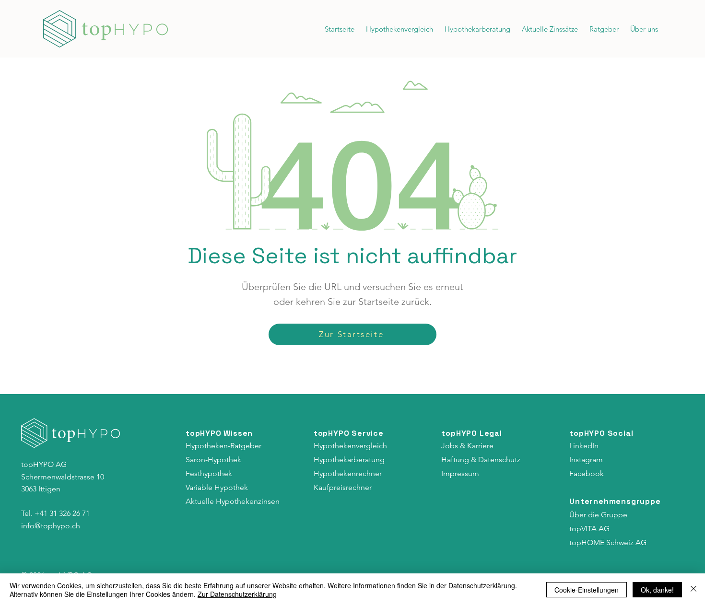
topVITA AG (589, 528)
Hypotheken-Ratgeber (223, 445)
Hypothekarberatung (349, 459)
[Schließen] (693, 589)
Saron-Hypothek (213, 459)
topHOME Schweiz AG (607, 542)
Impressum (460, 473)
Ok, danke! (657, 589)
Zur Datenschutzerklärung (237, 594)
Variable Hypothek (217, 487)
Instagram (586, 459)
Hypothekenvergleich (350, 445)
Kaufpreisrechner (343, 487)
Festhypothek (209, 473)
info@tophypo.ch (50, 525)
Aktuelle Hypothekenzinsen (233, 501)
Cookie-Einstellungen (586, 589)
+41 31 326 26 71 (62, 513)
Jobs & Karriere (467, 445)
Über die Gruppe (598, 514)
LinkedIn (584, 445)
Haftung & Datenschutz (480, 459)
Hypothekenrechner (348, 473)
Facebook (586, 473)
